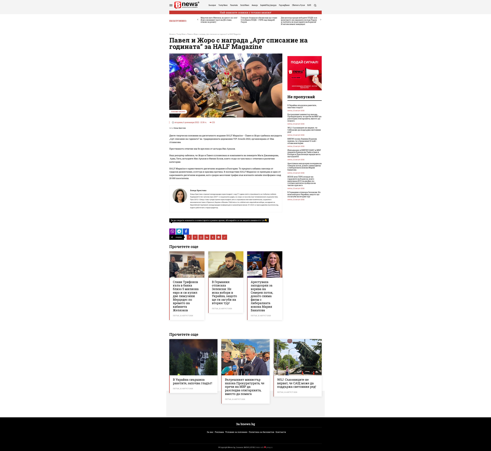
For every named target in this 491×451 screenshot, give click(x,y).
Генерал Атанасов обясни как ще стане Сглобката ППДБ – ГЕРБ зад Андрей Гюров (259, 20)
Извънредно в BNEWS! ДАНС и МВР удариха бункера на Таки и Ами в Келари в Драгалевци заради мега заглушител (304, 153)
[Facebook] (189, 237)
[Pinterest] (195, 237)
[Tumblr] (212, 237)
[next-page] (320, 19)
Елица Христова (180, 128)
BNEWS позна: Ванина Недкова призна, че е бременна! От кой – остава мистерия (302, 141)
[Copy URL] (224, 237)
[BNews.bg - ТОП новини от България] (186, 5)
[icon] (172, 232)
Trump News (181, 34)
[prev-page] (197, 19)
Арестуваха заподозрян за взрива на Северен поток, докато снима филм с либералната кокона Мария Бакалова (262, 296)
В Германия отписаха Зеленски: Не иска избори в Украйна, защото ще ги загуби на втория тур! (224, 292)
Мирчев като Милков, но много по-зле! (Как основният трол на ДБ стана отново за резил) (219, 20)
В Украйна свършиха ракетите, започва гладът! (302, 106)
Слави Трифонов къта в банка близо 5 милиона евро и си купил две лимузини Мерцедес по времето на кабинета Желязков (186, 296)
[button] (315, 5)
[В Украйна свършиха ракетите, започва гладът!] (193, 357)
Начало (172, 34)
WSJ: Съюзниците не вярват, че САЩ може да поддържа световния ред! (304, 129)
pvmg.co (269, 447)
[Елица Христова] (179, 198)
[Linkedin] (206, 237)
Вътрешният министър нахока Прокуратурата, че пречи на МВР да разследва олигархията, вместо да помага (304, 117)
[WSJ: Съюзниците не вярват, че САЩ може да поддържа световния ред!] (298, 357)
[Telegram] (218, 237)
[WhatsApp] (201, 237)
